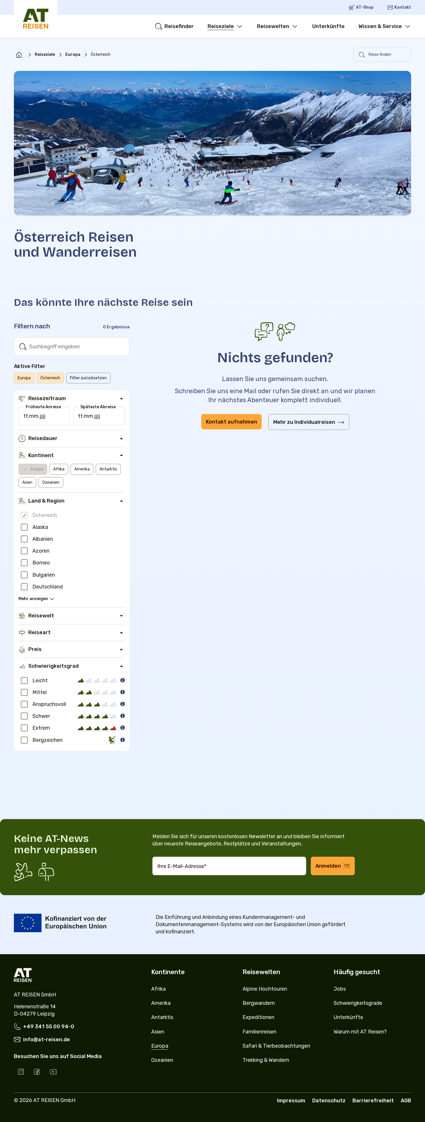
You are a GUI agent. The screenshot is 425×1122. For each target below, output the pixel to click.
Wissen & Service (380, 26)
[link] (19, 54)
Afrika (58, 469)
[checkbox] (24, 515)
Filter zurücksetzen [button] (88, 378)
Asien (27, 482)
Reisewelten (273, 26)
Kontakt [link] (402, 7)
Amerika (82, 469)
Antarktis (108, 469)
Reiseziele (221, 26)
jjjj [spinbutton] (42, 416)
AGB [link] (406, 1100)
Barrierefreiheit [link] (373, 1100)
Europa (72, 54)
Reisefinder (179, 26)
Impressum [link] (291, 1100)
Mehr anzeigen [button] (33, 598)
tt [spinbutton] (25, 416)
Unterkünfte (328, 26)
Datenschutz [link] (328, 1100)
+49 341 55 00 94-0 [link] (48, 1026)
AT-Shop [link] (365, 7)
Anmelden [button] (328, 866)
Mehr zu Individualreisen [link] (304, 422)
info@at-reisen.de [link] (46, 1039)
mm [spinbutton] (33, 416)
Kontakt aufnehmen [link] (231, 422)
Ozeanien (51, 482)
